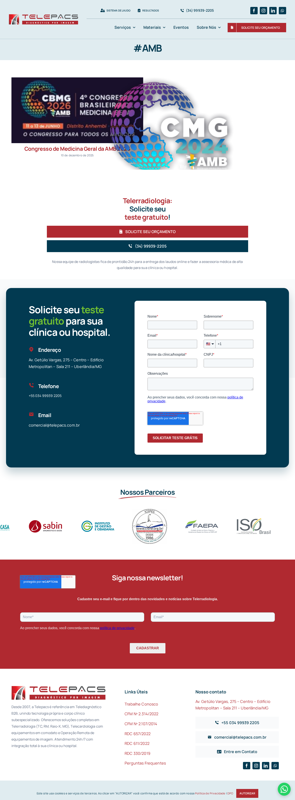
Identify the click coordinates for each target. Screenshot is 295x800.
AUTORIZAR (247, 793)
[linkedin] (273, 10)
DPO (230, 793)
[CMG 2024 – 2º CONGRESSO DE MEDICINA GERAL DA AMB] (171, 129)
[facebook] (254, 10)
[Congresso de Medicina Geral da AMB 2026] (77, 110)
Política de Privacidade (210, 793)
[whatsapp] (282, 10)
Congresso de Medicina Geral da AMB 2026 (77, 148)
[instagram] (263, 10)
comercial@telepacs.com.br (54, 425)
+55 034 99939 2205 (45, 395)
